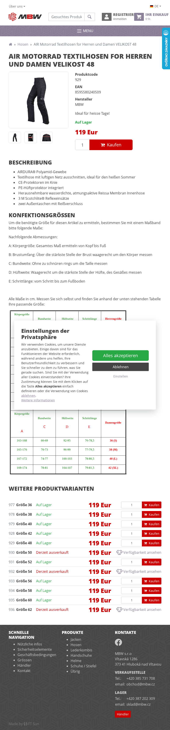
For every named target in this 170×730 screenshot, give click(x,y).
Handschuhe (81, 655)
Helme (76, 660)
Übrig (75, 671)
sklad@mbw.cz (138, 704)
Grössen (24, 660)
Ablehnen (121, 366)
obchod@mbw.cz (140, 684)
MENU (88, 30)
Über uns (16, 6)
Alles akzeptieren (120, 355)
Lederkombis (81, 650)
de (156, 6)
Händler (24, 665)
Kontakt (24, 670)
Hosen (22, 44)
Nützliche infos (29, 644)
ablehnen (28, 395)
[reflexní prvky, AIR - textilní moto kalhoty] (31, 137)
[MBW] (10, 44)
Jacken (76, 639)
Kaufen (114, 145)
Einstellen (120, 376)
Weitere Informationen (38, 400)
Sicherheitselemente (34, 649)
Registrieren (122, 17)
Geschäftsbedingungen (36, 654)
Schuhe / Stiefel (83, 666)
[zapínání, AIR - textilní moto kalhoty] (46, 137)
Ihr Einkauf (153, 17)
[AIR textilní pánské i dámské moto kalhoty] (38, 100)
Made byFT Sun (24, 723)
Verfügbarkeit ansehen (142, 552)
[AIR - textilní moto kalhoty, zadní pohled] (15, 137)
